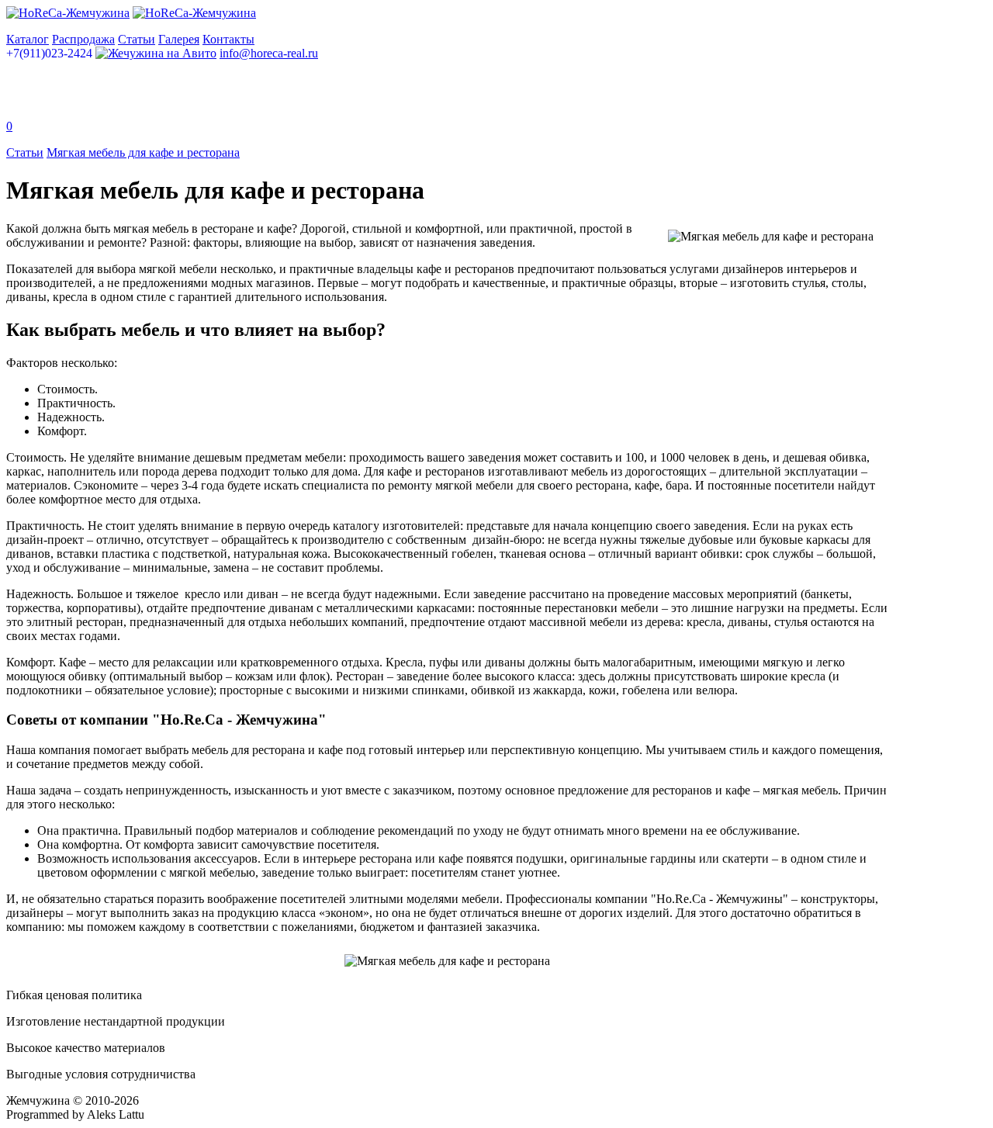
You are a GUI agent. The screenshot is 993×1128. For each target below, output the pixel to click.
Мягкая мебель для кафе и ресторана (143, 152)
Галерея (178, 39)
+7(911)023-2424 (49, 53)
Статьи (136, 39)
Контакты (228, 39)
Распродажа (83, 39)
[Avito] (155, 53)
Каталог (27, 39)
